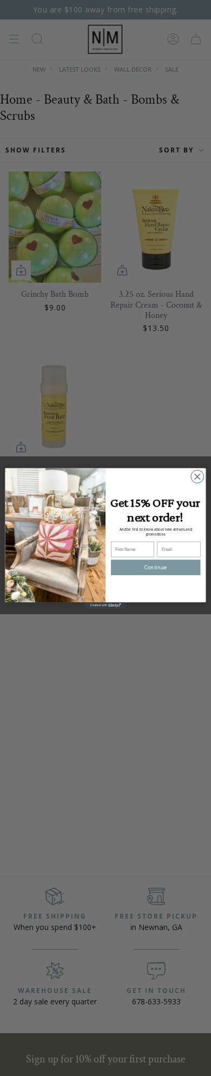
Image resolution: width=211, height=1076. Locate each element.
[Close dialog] (197, 476)
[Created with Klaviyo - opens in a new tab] (105, 605)
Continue (155, 567)
